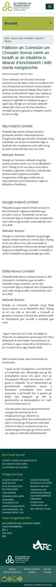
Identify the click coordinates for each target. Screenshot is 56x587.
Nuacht (10, 23)
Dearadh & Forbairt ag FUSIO (38, 585)
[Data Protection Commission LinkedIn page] (14, 579)
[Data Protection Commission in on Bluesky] (4, 579)
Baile (6, 38)
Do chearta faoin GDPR (14, 463)
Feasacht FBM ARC (39, 486)
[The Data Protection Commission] (16, 6)
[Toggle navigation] (50, 6)
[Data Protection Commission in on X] (20, 579)
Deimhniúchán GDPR (13, 496)
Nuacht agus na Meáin (22, 38)
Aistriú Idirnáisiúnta (13, 506)
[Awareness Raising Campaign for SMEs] (42, 545)
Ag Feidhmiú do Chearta (15, 467)
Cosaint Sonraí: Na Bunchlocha (19, 460)
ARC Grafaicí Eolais (40, 508)
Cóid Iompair (9, 492)
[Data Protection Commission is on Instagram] (9, 579)
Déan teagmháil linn (16, 518)
